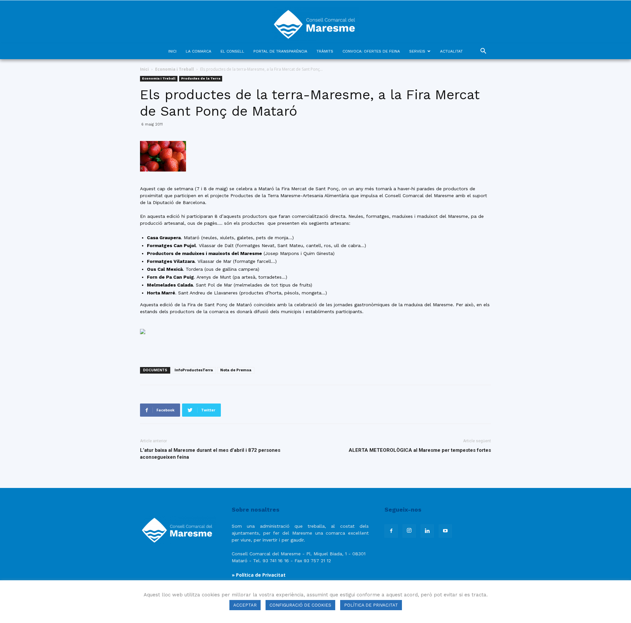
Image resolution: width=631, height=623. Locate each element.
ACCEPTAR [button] (245, 605)
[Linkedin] (427, 531)
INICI (172, 51)
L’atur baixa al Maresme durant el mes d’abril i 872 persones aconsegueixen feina (210, 453)
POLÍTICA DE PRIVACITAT (371, 605)
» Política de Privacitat (259, 575)
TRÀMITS (324, 51)
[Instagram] (409, 531)
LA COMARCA (198, 51)
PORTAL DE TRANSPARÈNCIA (280, 51)
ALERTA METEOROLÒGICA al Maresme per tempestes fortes (420, 450)
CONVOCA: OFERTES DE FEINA (371, 51)
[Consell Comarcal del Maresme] (315, 21)
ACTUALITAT (451, 51)
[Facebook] (391, 531)
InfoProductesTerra (194, 370)
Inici (144, 69)
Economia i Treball (174, 69)
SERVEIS (417, 51)
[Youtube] (445, 531)
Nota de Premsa (235, 370)
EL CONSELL (232, 51)
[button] (483, 52)
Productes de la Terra (200, 78)
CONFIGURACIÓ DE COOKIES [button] (300, 605)
